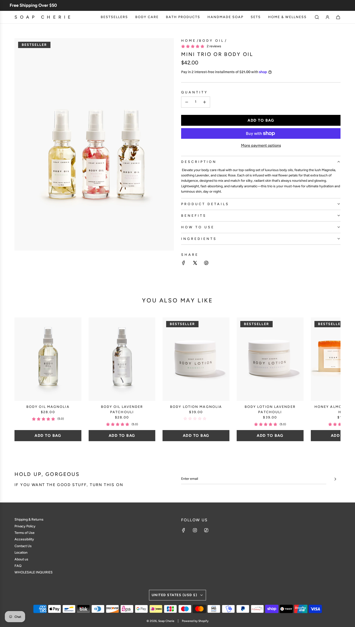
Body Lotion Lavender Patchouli (270, 409)
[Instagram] (195, 530)
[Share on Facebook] (183, 264)
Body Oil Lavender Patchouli (122, 409)
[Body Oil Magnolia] (47, 359)
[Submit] (335, 479)
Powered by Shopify (195, 621)
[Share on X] (195, 264)
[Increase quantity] (204, 102)
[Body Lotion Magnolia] (196, 359)
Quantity (194, 92)
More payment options (261, 145)
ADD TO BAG (48, 435)
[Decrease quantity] (186, 102)
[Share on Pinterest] (206, 264)
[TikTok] (206, 530)
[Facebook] (183, 530)
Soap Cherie (43, 17)
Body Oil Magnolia (48, 407)
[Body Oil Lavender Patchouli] (122, 359)
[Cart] (338, 17)
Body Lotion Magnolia (196, 407)
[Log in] (327, 17)
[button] (23, 379)
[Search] (317, 17)
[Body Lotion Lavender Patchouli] (270, 359)
